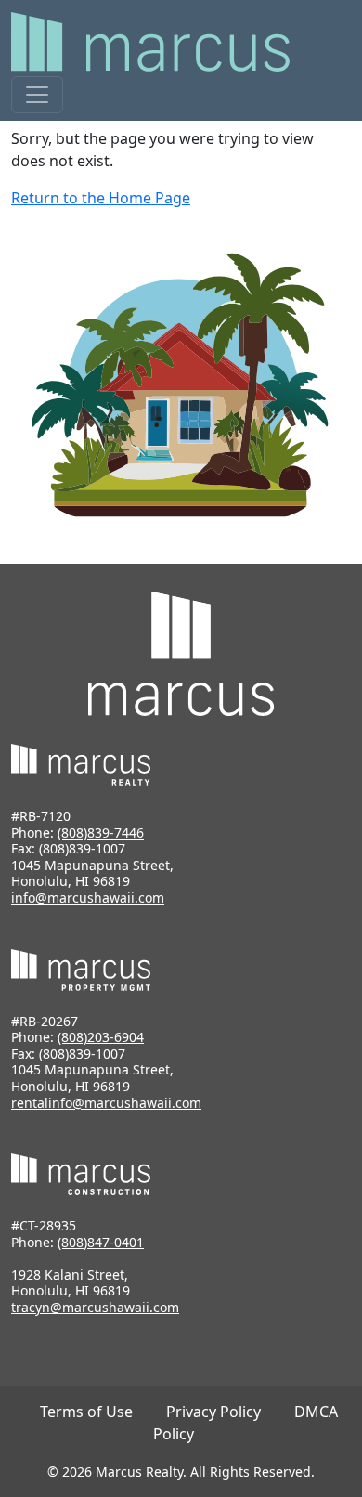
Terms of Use (86, 1411)
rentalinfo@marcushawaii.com (106, 1103)
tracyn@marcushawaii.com (95, 1307)
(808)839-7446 (101, 832)
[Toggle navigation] (37, 94)
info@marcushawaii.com (87, 897)
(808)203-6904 (101, 1037)
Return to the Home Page (100, 198)
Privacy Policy (213, 1411)
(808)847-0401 (101, 1242)
